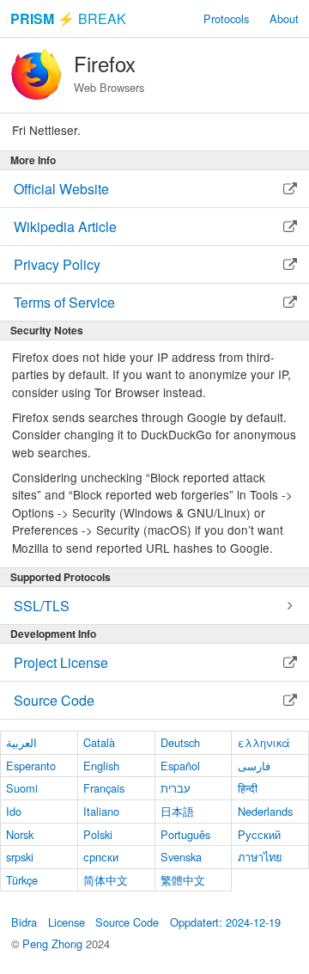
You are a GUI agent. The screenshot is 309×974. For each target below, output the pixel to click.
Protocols (226, 18)
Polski (97, 834)
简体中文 (105, 880)
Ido (13, 811)
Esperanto (31, 765)
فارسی (254, 765)
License (66, 922)
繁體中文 (183, 880)
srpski (19, 856)
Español (180, 765)
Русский (259, 834)
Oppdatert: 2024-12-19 (225, 922)
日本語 (177, 811)
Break (68, 18)
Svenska (181, 856)
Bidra (24, 922)
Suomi (22, 788)
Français (103, 788)
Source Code (127, 922)
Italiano (101, 811)
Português (185, 834)
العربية (21, 742)
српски (100, 856)
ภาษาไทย (260, 856)
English (101, 765)
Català (99, 742)
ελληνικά (264, 742)
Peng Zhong (54, 943)
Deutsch (180, 742)
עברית (176, 788)
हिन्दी (248, 788)
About (284, 18)
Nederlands (265, 811)
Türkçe (22, 880)
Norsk (19, 834)
